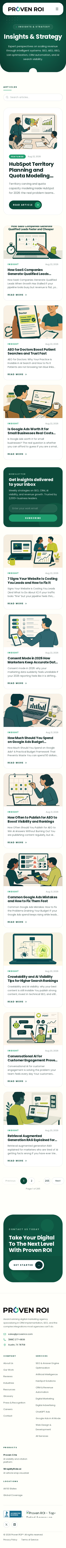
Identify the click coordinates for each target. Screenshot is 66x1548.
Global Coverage (13, 1495)
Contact (7, 1415)
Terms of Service (29, 1539)
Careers (8, 1409)
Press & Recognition (14, 1402)
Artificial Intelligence (47, 1374)
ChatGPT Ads (43, 1411)
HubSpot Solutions (46, 1381)
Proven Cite (10, 1455)
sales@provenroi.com (20, 1334)
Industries (8, 1383)
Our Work (8, 1369)
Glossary (8, 1396)
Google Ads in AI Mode (48, 1418)
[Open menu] (57, 9)
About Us (8, 1363)
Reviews (8, 1376)
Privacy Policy (10, 1539)
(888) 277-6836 (16, 1339)
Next (58, 1180)
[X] (6, 1525)
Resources (9, 1389)
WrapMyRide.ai (12, 1468)
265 (47, 1181)
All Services (42, 1436)
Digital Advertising (45, 1405)
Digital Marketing (45, 1398)
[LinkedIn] (15, 1525)
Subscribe (33, 518)
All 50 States (10, 1488)
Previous (10, 1180)
